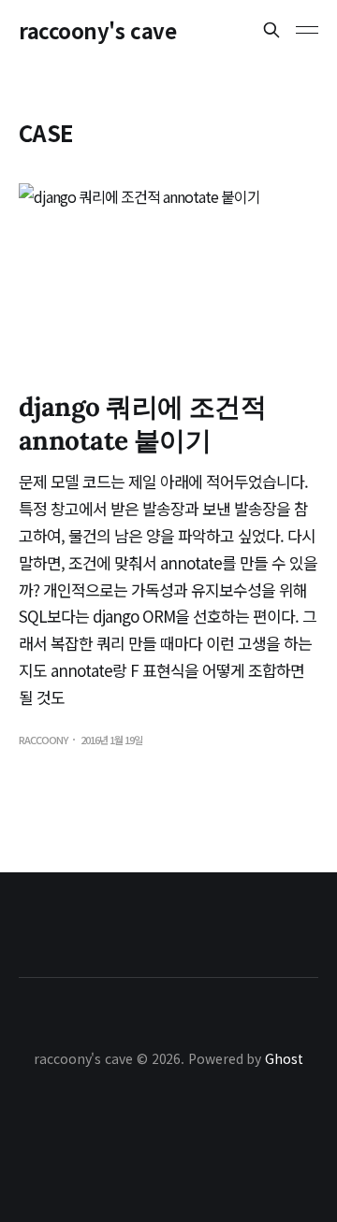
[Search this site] (271, 30)
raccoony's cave (97, 30)
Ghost (284, 1058)
